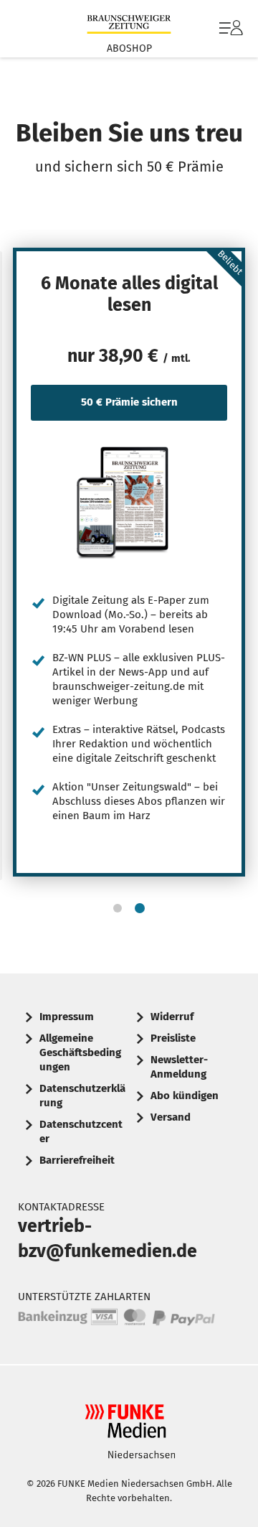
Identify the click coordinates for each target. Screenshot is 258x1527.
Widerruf (172, 1016)
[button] (117, 908)
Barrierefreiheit (77, 1160)
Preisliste (173, 1038)
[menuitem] (229, 28)
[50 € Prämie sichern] (129, 502)
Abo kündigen (184, 1095)
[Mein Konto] (231, 35)
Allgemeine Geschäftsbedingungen (80, 1052)
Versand (170, 1117)
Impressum (66, 1016)
